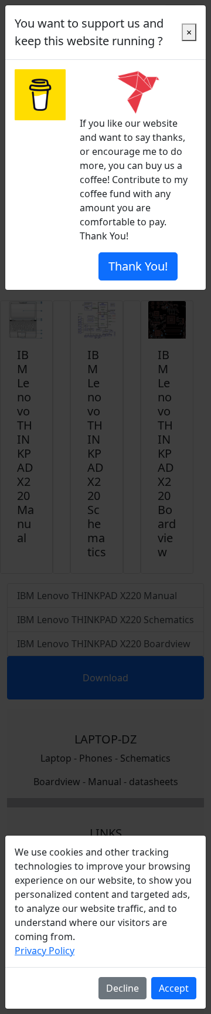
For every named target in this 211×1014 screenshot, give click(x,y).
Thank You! (138, 266)
